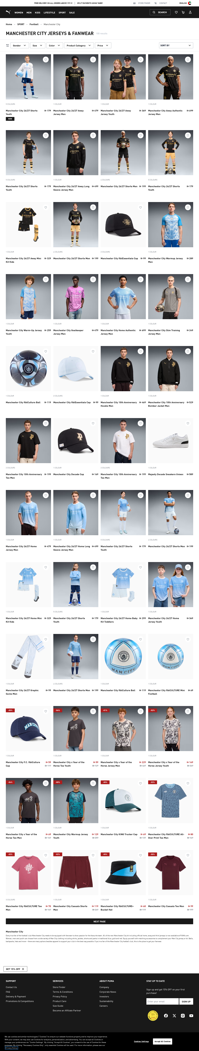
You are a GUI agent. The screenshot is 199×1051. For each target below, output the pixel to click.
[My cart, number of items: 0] (183, 12)
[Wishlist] (176, 12)
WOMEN (19, 12)
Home (9, 24)
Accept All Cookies (163, 1041)
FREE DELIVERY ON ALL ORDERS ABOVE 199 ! (53, 3)
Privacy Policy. (11, 1048)
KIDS (37, 12)
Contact (163, 3)
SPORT (62, 12)
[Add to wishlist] (46, 59)
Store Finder (144, 3)
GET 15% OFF (13, 969)
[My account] (190, 12)
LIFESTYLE (49, 12)
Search (162, 12)
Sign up (186, 1001)
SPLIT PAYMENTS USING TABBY (90, 3)
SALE (72, 12)
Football (34, 24)
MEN (29, 12)
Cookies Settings (141, 1041)
